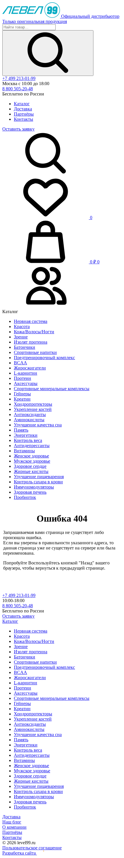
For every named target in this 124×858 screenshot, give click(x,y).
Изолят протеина (30, 342)
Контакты (23, 119)
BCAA (20, 362)
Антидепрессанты (32, 445)
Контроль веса (28, 440)
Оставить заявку (18, 129)
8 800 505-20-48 (17, 88)
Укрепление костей (33, 409)
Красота (22, 326)
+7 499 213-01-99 (18, 78)
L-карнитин (25, 373)
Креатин (22, 399)
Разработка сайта (19, 853)
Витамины (24, 450)
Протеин (22, 378)
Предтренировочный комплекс (44, 357)
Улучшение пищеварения (39, 476)
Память (21, 430)
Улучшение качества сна (38, 424)
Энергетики (25, 435)
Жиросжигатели (30, 367)
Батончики (24, 347)
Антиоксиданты (30, 414)
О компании (14, 827)
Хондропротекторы (33, 404)
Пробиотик (25, 497)
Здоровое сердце (30, 466)
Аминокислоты (29, 419)
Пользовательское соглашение (32, 847)
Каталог (22, 103)
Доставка (23, 108)
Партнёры (24, 114)
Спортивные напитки (35, 352)
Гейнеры (22, 393)
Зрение (21, 336)
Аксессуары (25, 383)
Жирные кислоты (31, 471)
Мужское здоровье (32, 461)
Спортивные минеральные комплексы (51, 388)
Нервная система (30, 321)
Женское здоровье (31, 455)
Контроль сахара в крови (38, 481)
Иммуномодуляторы (34, 486)
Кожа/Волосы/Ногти (34, 331)
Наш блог (11, 821)
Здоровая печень (30, 492)
